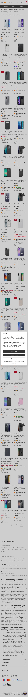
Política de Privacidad (19, 361)
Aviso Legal (14, 363)
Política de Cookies (8, 361)
